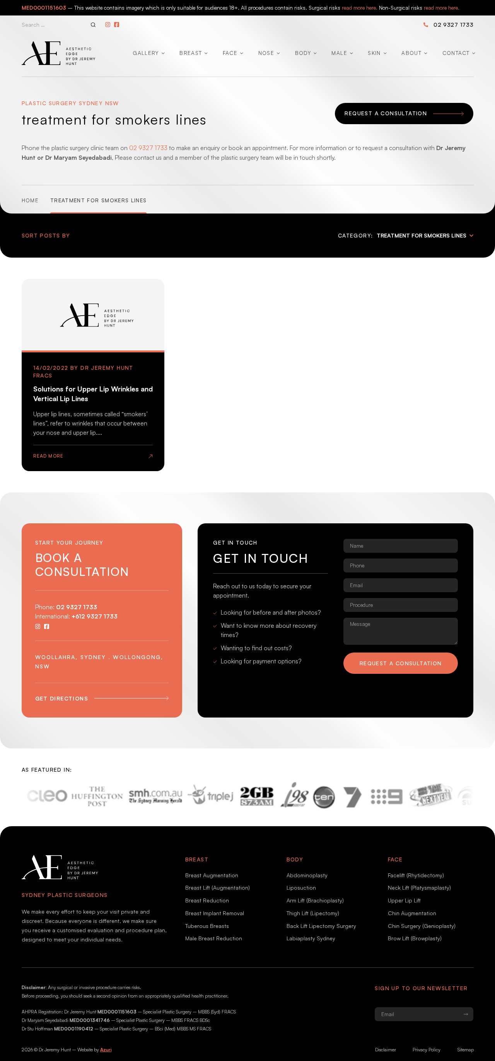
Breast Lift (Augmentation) (217, 887)
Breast (190, 53)
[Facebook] (116, 24)
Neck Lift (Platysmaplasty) (419, 887)
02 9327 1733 (454, 24)
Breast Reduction (207, 900)
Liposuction (301, 887)
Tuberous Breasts (207, 926)
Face (230, 53)
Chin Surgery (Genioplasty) (422, 926)
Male (339, 53)
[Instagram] (107, 24)
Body (303, 53)
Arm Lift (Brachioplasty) (315, 900)
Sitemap (465, 1049)
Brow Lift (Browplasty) (415, 938)
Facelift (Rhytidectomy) (416, 875)
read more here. (359, 7)
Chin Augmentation (412, 913)
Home (30, 200)
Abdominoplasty (307, 875)
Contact (455, 53)
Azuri (106, 1049)
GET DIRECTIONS (62, 698)
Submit (465, 1014)
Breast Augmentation (211, 875)
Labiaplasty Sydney (311, 938)
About (411, 53)
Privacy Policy (426, 1049)
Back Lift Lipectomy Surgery (321, 926)
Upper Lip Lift (404, 900)
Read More (48, 456)
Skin (374, 53)
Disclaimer (385, 1049)
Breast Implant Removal (214, 913)
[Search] (93, 24)
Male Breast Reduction (213, 938)
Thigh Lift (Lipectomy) (313, 913)
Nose (266, 53)
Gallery (146, 53)
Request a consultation (401, 663)
